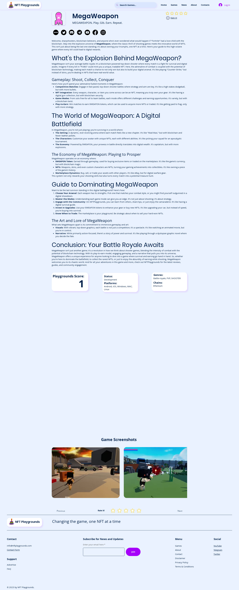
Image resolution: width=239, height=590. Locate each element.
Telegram (218, 550)
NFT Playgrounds (27, 5)
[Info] (168, 18)
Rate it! (174, 17)
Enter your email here (93, 545)
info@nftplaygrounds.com (19, 545)
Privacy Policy (181, 562)
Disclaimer (180, 558)
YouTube (218, 545)
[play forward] (183, 472)
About (178, 550)
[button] (174, 5)
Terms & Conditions (184, 566)
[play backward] (55, 472)
